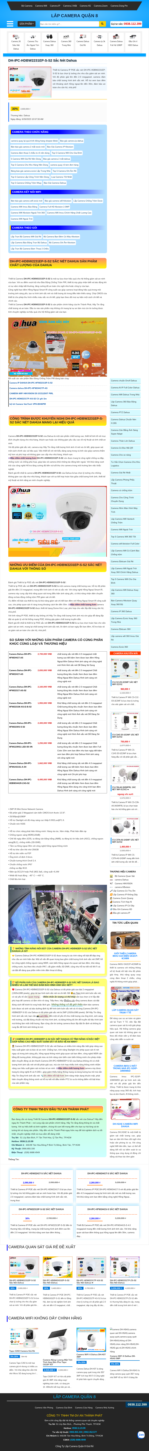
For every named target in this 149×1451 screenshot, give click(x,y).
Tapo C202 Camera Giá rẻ (22, 1351)
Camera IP (55, 6)
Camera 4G (85, 6)
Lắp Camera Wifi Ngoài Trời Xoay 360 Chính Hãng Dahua (124, 570)
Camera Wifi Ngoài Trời (21, 219)
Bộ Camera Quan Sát (124, 876)
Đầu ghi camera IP (120, 913)
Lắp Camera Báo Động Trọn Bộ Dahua (29, 242)
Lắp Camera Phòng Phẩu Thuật (122, 482)
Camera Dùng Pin (119, 6)
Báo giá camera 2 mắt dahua (56, 159)
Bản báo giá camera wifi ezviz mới (26, 201)
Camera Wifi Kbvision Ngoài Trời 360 (28, 213)
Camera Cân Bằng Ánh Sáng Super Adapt (124, 432)
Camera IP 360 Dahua (121, 611)
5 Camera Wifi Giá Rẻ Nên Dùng (26, 159)
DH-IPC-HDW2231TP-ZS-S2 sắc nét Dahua (123, 1281)
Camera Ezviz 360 (119, 647)
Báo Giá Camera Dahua (55, 183)
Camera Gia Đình (64, 1407)
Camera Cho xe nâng (121, 455)
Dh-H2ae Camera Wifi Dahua (125, 1125)
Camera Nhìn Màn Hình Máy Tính (124, 510)
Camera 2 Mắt (70, 6)
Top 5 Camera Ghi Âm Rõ (64, 171)
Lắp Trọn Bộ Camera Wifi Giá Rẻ (26, 236)
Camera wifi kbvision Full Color (125, 543)
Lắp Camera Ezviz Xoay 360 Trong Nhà (124, 620)
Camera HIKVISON (123, 883)
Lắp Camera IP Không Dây (124, 894)
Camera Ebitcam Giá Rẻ (122, 561)
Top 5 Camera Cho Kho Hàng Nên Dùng (29, 165)
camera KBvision (122, 887)
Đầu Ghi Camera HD (121, 909)
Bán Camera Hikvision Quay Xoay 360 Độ (124, 602)
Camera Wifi (41, 6)
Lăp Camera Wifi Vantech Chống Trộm (122, 521)
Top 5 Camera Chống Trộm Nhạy (26, 183)
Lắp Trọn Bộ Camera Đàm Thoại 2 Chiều (30, 249)
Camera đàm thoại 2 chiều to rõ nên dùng (30, 153)
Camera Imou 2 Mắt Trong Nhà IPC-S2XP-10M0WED (125, 1068)
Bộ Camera (26, 6)
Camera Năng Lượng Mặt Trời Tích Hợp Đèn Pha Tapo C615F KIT (57, 1362)
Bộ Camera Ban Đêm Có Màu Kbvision (61, 236)
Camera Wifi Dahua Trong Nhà (125, 394)
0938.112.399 (137, 1404)
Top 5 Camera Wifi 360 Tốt (123, 536)
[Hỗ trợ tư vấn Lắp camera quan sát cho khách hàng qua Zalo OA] (141, 1435)
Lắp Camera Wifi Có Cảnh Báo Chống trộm (125, 552)
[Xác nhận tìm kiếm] (102, 24)
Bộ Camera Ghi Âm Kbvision (62, 242)
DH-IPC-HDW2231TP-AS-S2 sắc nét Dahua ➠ (90, 1281)
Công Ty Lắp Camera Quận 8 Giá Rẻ (74, 1446)
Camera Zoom (101, 6)
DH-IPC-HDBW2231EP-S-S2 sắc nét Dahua (42, 60)
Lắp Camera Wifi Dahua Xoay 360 (124, 592)
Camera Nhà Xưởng (104, 1407)
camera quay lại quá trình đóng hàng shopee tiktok (34, 141)
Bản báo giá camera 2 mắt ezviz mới (28, 147)
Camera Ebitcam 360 (121, 629)
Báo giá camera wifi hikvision (58, 201)
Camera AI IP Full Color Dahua (125, 387)
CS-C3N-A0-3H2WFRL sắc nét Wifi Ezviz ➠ (124, 788)
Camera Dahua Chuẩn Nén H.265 (123, 421)
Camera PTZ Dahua (120, 412)
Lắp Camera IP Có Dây (122, 905)
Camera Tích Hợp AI (121, 902)
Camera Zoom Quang (121, 898)
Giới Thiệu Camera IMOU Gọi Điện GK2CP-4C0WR (125, 956)
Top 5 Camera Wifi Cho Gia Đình (67, 153)
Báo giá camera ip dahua (71, 141)
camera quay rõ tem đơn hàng (64, 165)
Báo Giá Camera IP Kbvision (60, 147)
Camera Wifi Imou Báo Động (24, 207)
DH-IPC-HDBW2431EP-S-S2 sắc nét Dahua (56, 1281)
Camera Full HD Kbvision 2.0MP (54, 207)
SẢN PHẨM (25, 24)
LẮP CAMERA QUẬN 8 (74, 15)
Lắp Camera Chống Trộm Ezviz (87, 201)
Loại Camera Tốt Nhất (61, 177)
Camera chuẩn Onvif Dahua (124, 380)
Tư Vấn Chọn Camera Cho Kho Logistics (125, 464)
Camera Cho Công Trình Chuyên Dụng (122, 499)
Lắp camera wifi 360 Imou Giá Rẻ (125, 638)
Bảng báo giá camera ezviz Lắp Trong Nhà (30, 171)
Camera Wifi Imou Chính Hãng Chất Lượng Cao (69, 213)
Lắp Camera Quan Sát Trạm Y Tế (125, 1011)
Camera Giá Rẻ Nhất (120, 472)
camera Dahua (121, 880)
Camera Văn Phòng (44, 1407)
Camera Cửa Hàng (84, 1407)
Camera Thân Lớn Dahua (123, 441)
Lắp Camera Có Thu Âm (122, 891)
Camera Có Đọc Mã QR (122, 448)
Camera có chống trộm (121, 490)
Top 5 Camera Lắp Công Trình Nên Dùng (30, 177)
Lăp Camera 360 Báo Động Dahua (123, 404)
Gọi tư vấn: (126, 23)
